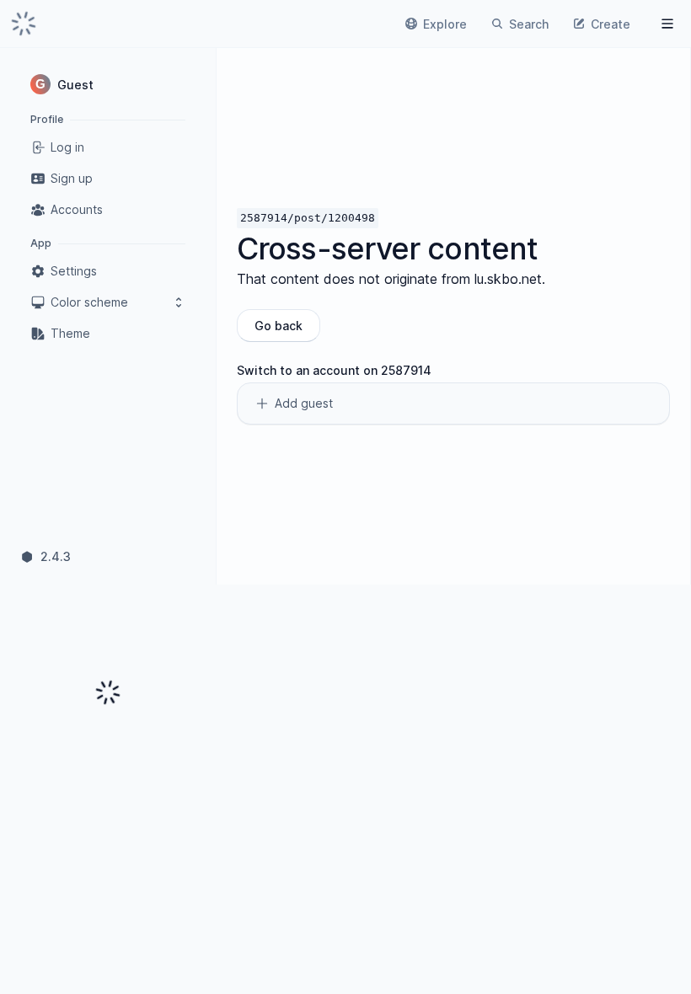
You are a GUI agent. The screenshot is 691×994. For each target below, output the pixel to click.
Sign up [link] (72, 178)
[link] (23, 23)
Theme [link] (70, 333)
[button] (108, 84)
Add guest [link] (304, 403)
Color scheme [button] (89, 302)
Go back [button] (278, 325)
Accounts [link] (77, 209)
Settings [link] (74, 271)
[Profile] (667, 23)
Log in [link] (67, 147)
